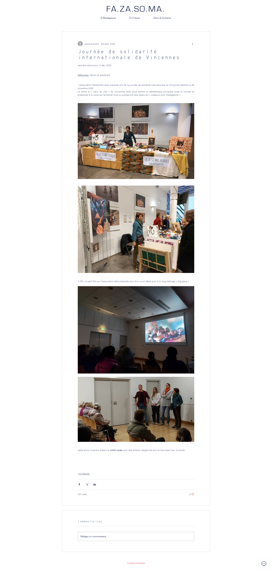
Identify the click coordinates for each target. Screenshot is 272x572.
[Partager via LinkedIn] (94, 484)
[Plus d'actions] (192, 44)
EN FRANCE (84, 473)
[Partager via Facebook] (79, 484)
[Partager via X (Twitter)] (86, 484)
